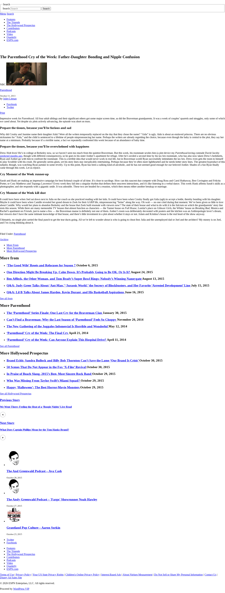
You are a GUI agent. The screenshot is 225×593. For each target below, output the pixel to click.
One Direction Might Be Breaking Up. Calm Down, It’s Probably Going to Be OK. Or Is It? (69, 272)
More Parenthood (16, 248)
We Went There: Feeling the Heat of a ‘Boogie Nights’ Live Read (36, 406)
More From (12, 245)
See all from (6, 298)
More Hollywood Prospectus (22, 251)
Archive (4, 239)
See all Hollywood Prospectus (15, 393)
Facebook (12, 104)
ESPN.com (12, 40)
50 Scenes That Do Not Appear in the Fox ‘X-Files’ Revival (47, 367)
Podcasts (11, 31)
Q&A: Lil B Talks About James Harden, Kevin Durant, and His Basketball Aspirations (66, 292)
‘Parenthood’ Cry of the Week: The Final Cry (38, 333)
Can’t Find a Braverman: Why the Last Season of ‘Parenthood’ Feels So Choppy (62, 319)
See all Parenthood (9, 346)
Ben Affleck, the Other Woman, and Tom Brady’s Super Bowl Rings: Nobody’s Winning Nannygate (74, 278)
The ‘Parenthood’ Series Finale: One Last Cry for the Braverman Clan (55, 313)
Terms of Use (7, 574)
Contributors (13, 28)
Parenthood (6, 90)
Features (11, 19)
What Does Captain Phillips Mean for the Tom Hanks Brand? (34, 429)
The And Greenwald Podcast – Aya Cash (34, 471)
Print (2, 112)
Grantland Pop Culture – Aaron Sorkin (33, 527)
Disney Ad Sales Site (11, 577)
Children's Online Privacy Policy (82, 574)
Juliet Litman (10, 98)
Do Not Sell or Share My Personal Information (178, 574)
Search (6, 8)
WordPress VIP (21, 588)
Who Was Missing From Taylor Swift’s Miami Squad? (44, 380)
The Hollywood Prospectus (21, 25)
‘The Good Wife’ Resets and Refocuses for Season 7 (41, 265)
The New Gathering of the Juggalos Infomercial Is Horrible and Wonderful (58, 326)
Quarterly (11, 37)
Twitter (10, 107)
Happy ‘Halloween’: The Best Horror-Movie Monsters (43, 387)
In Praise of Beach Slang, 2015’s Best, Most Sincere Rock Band (49, 374)
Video (10, 34)
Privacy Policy (23, 574)
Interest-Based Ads (111, 574)
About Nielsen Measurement (137, 574)
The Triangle (13, 22)
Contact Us (210, 574)
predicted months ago (11, 155)
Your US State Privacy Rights (48, 574)
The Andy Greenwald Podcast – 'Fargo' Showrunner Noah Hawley (52, 499)
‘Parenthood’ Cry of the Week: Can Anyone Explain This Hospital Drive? (57, 339)
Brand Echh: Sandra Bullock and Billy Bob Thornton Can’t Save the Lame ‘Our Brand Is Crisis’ (73, 360)
